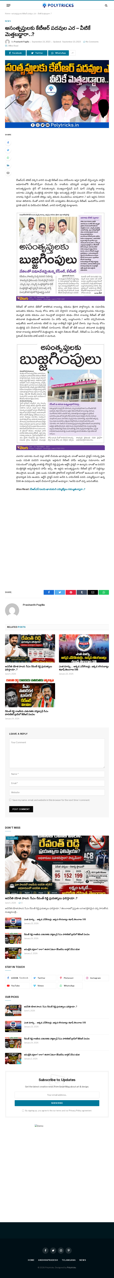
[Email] (8, 173)
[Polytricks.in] (57, 5)
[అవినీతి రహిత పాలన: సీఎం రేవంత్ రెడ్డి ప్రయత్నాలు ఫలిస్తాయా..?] (30, 648)
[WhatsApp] (8, 158)
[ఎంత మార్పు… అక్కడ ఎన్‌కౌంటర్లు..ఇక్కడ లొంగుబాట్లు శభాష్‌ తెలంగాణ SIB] (84, 648)
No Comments (92, 42)
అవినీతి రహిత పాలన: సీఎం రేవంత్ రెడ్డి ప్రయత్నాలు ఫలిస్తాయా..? (28, 668)
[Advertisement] (64, 153)
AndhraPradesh (48, 1260)
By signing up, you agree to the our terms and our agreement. (58, 1111)
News (8, 21)
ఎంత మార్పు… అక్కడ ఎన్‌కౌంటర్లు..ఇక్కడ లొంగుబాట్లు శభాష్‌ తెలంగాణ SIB (84, 668)
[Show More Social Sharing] (73, 53)
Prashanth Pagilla (21, 42)
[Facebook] (8, 142)
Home (7, 13)
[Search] (105, 5)
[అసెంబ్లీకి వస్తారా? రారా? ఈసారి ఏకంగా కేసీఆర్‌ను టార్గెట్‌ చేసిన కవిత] (13, 953)
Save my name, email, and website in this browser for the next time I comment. (51, 800)
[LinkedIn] (8, 165)
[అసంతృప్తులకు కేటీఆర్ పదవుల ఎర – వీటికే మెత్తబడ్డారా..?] (57, 94)
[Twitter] (8, 150)
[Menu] (8, 5)
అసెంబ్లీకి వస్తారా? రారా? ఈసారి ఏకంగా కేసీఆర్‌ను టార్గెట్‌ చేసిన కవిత (52, 949)
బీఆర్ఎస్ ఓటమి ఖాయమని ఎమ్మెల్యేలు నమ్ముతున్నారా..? (57, 489)
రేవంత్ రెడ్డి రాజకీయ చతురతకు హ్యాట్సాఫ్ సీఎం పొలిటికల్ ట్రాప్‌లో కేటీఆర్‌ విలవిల (26, 713)
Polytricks (71, 1267)
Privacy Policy (75, 1111)
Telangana (12, 838)
